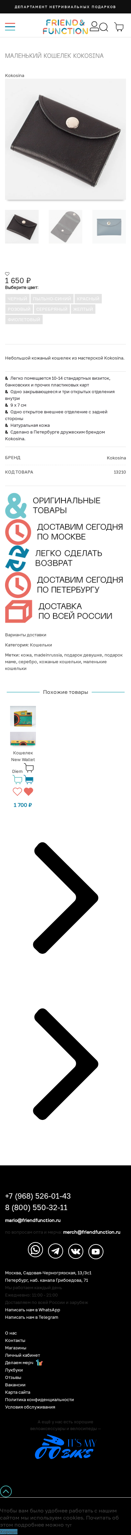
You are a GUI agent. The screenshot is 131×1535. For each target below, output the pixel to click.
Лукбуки (14, 1370)
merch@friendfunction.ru (91, 1232)
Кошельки (41, 644)
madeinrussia (48, 655)
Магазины (15, 1347)
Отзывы (13, 1377)
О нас (11, 1333)
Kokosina (14, 75)
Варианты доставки (25, 634)
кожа (26, 655)
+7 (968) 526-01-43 (38, 1196)
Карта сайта (17, 1392)
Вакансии (15, 1384)
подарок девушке (83, 655)
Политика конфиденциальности (39, 1399)
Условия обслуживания (30, 1407)
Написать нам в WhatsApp (32, 1309)
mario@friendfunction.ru (32, 1220)
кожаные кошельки (60, 661)
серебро (27, 661)
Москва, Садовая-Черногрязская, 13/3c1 (48, 1272)
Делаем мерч (19, 1362)
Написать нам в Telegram (31, 1317)
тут (68, 1525)
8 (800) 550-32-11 (36, 1207)
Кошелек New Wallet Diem (23, 762)
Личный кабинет (22, 1355)
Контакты (15, 1340)
